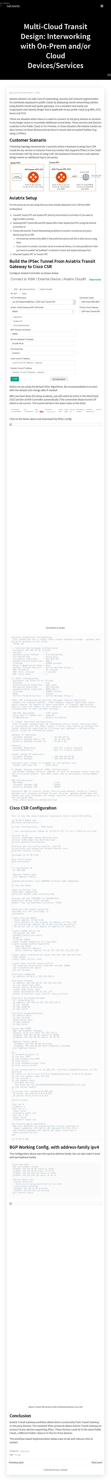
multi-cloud (24, 1451)
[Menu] (102, 6)
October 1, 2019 (33, 92)
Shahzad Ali (17, 92)
